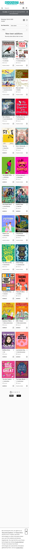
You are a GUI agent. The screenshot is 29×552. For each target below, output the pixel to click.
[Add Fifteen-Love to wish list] (13, 240)
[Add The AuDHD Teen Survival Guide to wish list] (13, 299)
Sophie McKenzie (21, 235)
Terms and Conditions (7, 532)
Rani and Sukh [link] (19, 88)
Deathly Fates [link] (19, 204)
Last (19, 395)
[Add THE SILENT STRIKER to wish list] (13, 182)
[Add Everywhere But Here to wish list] (13, 95)
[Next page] (19, 392)
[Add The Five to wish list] (13, 153)
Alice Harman (6, 264)
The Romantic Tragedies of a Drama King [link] (21, 117)
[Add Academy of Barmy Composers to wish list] (13, 328)
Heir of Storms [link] (6, 117)
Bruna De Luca (20, 148)
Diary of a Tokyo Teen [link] (21, 59)
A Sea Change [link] (19, 262)
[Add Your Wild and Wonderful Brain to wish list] (13, 270)
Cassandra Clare (20, 264)
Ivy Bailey (19, 293)
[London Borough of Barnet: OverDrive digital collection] (14, 3)
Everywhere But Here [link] (8, 88)
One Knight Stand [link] (7, 204)
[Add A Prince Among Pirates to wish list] (27, 182)
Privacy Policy (19, 532)
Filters (3, 29)
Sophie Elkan (6, 381)
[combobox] (11, 8)
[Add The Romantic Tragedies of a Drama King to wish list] (27, 124)
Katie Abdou (20, 177)
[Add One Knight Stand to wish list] (13, 211)
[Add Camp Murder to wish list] (27, 240)
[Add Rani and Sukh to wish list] (27, 95)
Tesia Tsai (19, 206)
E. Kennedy (6, 60)
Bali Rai (19, 89)
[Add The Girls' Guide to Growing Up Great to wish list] (13, 386)
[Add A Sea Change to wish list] (27, 270)
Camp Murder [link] (19, 233)
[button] (24, 20)
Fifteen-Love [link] (6, 233)
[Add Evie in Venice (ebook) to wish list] (27, 153)
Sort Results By (5, 25)
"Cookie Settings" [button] (19, 542)
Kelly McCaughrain (21, 352)
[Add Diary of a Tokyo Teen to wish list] (27, 66)
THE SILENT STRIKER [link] (8, 175)
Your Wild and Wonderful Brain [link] (8, 262)
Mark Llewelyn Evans (8, 322)
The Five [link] (5, 146)
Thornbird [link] (5, 59)
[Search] (2, 8)
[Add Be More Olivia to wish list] (13, 357)
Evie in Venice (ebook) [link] (21, 146)
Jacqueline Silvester (8, 89)
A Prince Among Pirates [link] (21, 175)
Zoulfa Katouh (20, 381)
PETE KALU (6, 177)
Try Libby (5, 12)
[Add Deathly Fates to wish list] (27, 211)
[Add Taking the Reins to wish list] (27, 299)
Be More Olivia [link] (6, 350)
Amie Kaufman (7, 206)
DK (4, 352)
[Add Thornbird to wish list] (13, 66)
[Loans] (23, 8)
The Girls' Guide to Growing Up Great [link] (8, 379)
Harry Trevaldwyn (21, 119)
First (11, 395)
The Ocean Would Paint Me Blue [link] (21, 379)
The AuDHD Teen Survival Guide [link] (8, 292)
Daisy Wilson (6, 235)
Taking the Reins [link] (20, 292)
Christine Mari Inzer (21, 60)
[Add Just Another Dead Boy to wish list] (27, 357)
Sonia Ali (6, 293)
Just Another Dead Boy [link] (21, 350)
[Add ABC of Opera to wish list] (27, 328)
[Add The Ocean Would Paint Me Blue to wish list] (27, 386)
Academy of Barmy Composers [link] (8, 321)
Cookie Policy (19, 547)
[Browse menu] (26, 8)
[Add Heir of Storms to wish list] (13, 124)
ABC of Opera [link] (19, 321)
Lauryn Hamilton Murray (8, 119)
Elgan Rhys (6, 148)
